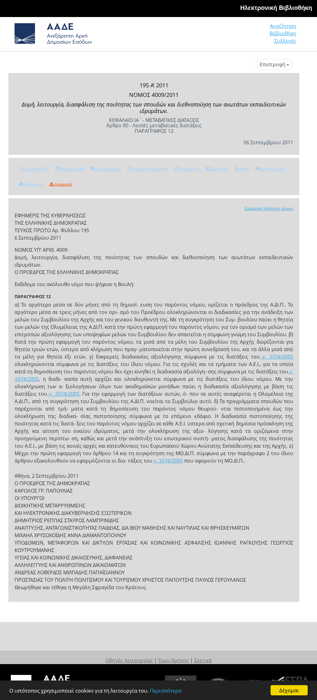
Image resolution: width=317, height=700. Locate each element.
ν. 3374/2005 (276, 356)
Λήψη (244, 169)
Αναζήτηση (283, 26)
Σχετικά (203, 660)
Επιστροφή (273, 64)
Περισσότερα (165, 690)
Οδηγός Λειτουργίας (129, 660)
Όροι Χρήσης (173, 660)
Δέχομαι (289, 690)
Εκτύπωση (33, 184)
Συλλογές (285, 40)
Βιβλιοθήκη (283, 33)
